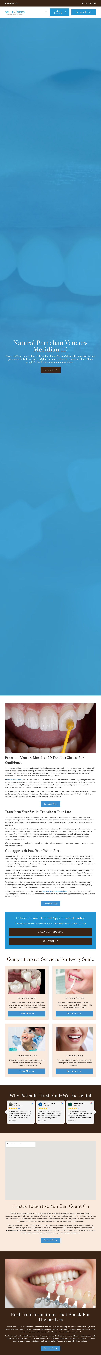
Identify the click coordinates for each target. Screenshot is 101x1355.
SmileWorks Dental (14, 780)
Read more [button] (12, 1120)
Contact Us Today (50, 804)
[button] (46, 12)
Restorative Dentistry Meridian (55, 891)
